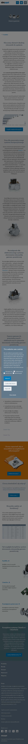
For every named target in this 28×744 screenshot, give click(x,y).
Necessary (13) (8, 371)
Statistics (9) (8, 373)
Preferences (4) (19, 371)
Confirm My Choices (10, 383)
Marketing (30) (18, 373)
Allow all (7, 378)
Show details (12, 395)
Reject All (7, 388)
